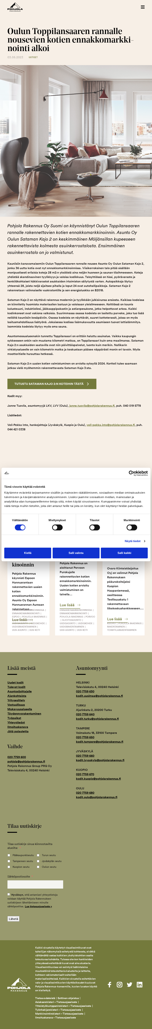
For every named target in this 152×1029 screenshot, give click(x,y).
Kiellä (27, 552)
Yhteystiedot (16, 722)
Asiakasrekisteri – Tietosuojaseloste (56, 1002)
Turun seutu (49, 855)
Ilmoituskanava (17, 727)
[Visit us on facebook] (110, 985)
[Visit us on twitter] (130, 985)
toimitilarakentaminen (121, 630)
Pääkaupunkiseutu (23, 855)
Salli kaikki (124, 552)
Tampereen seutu (23, 861)
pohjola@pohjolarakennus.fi (26, 761)
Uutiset (33, 57)
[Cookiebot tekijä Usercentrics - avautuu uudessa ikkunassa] (131, 473)
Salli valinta (76, 552)
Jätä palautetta (18, 731)
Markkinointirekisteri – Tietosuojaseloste (59, 1013)
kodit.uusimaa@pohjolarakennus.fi (99, 696)
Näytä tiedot (133, 541)
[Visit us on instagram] (120, 985)
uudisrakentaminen (24, 626)
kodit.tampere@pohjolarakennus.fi (99, 742)
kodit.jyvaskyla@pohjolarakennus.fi (100, 760)
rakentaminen (116, 626)
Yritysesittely (16, 700)
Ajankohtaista (16, 696)
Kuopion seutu (21, 866)
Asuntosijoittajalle (19, 691)
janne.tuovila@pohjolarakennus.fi (92, 406)
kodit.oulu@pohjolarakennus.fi (96, 797)
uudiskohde (37, 623)
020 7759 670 (85, 774)
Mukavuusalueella (19, 709)
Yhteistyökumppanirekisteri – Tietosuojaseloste (63, 1006)
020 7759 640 (85, 714)
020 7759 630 (85, 691)
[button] (143, 7)
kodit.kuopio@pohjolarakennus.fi (98, 779)
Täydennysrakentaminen (24, 714)
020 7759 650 (85, 737)
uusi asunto (19, 630)
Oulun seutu (49, 866)
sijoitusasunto (21, 620)
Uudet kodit (15, 682)
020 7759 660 (85, 756)
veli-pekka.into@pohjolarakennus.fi (111, 425)
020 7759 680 (85, 793)
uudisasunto (20, 623)
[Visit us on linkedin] (140, 985)
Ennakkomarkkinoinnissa (28, 610)
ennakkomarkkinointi (26, 613)
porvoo (90, 616)
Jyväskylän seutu (52, 861)
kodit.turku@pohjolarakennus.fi (97, 719)
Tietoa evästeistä (45, 998)
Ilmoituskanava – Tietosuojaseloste (56, 1017)
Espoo (16, 616)
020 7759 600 (16, 757)
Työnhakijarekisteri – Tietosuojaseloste (58, 1010)
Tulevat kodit (16, 687)
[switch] (57, 527)
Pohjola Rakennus (19, 6)
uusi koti (34, 630)
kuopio (111, 623)
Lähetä (13, 919)
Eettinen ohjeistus (68, 998)
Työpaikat (14, 718)
